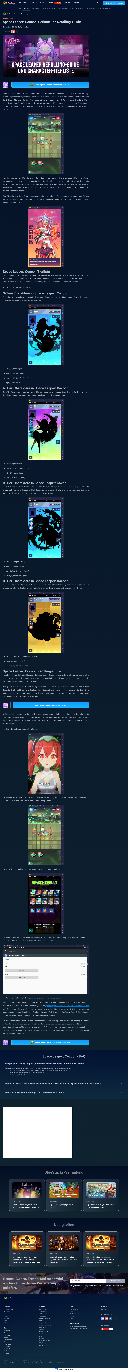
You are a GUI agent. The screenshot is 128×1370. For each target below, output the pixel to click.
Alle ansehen (112, 195)
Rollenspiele (114, 212)
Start (19, 8)
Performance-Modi (44, 1334)
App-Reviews (35, 8)
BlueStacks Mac (8, 1311)
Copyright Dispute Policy (42, 1365)
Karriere (72, 1318)
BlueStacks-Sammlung (65, 8)
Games (26, 8)
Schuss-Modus (43, 1314)
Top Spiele (7, 1333)
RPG (116, 216)
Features (22, 3)
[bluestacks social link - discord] (102, 1320)
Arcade (6, 1339)
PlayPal (6, 1325)
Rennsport (7, 1344)
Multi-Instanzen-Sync (45, 1320)
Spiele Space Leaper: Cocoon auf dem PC (50, 708)
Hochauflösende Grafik (45, 1343)
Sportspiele (7, 1351)
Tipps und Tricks (103, 208)
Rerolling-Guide (103, 212)
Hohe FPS (41, 1340)
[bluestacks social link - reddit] (106, 1320)
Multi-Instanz (42, 1318)
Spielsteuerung (43, 1311)
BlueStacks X (108, 221)
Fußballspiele (7, 1355)
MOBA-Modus (43, 1316)
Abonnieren (115, 1283)
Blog (42, 3)
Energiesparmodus (44, 1325)
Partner (67, 3)
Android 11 (7, 1323)
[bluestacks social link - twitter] (115, 1320)
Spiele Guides (102, 42)
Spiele (33, 3)
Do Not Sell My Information (65, 1365)
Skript (40, 1338)
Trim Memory (42, 1336)
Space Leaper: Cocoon (27, 14)
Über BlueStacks (74, 1311)
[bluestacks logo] (9, 3)
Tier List (101, 216)
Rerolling (114, 208)
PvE (122, 216)
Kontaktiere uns (74, 1316)
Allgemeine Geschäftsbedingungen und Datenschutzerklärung (19, 1365)
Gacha (109, 216)
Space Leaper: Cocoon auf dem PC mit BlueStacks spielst (65, 1008)
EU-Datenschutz (53, 1365)
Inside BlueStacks (49, 8)
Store (54, 3)
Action (6, 1335)
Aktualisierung (105, 1311)
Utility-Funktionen (44, 1345)
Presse (72, 1320)
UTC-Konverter (43, 1347)
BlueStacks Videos (104, 8)
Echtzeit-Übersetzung (45, 1327)
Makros (41, 1323)
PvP (100, 221)
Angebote (6, 1318)
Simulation (7, 1348)
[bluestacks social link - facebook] (110, 1320)
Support (76, 3)
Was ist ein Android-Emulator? (78, 1330)
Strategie (6, 1353)
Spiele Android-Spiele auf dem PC (79, 1328)
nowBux (6, 1320)
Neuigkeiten (79, 8)
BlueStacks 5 (7, 1314)
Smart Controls (43, 1329)
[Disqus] (37, 1134)
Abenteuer (7, 1337)
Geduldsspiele (8, 1342)
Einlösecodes (90, 8)
